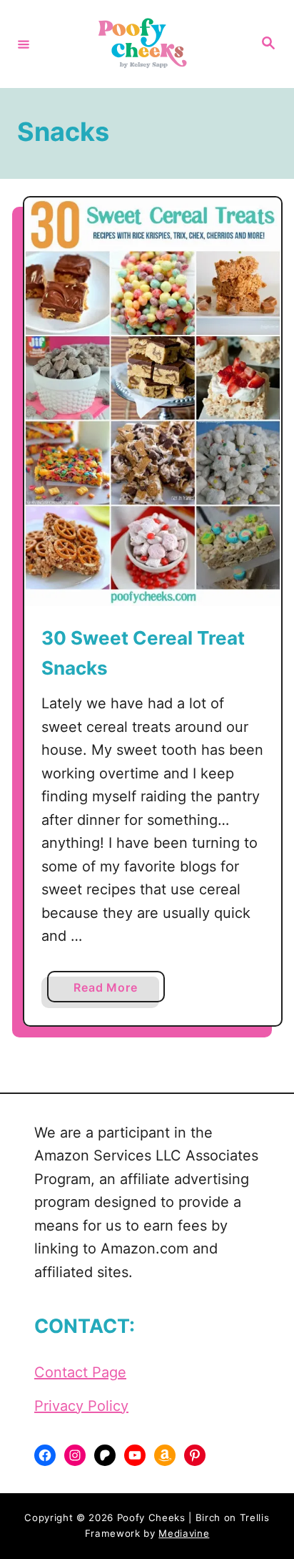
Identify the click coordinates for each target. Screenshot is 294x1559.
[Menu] (23, 43)
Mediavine (183, 1533)
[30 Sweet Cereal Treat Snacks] (152, 401)
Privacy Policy (81, 1405)
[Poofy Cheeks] (145, 44)
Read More (110, 990)
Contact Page (80, 1372)
